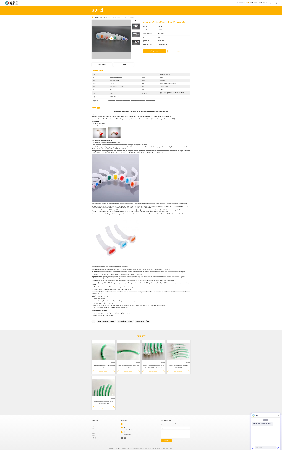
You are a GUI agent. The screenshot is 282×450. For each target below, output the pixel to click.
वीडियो (260, 3)
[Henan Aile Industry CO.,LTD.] (12, 3)
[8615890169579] (125, 438)
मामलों (251, 3)
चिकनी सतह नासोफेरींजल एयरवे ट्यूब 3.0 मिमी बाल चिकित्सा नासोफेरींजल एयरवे (103, 402)
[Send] (278, 447)
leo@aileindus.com (128, 434)
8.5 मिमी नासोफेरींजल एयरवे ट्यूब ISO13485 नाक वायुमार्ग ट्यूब (104, 366)
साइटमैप (117, 448)
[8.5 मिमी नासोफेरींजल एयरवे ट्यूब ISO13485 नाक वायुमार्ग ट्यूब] (103, 351)
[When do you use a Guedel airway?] (111, 39)
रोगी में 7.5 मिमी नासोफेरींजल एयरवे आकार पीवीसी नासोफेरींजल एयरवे (178, 366)
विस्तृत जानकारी (102, 64)
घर (237, 3)
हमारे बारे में (241, 3)
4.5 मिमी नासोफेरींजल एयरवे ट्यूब (125, 321)
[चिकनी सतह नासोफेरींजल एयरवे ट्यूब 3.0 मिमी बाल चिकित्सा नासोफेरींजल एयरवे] (103, 387)
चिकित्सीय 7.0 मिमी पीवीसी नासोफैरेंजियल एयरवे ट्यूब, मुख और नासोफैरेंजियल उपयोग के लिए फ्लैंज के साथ (153, 366)
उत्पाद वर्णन (123, 64)
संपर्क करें (265, 3)
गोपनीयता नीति (111, 448)
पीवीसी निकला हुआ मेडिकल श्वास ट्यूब (106, 321)
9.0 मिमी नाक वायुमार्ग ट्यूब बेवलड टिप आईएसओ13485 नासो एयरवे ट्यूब (128, 366)
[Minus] (278, 415)
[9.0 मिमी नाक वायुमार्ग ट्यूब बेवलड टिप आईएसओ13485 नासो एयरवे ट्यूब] (128, 351)
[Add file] (253, 447)
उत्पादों (247, 3)
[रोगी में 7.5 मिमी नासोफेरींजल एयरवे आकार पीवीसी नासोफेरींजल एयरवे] (178, 351)
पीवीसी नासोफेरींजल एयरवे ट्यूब (142, 321)
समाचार (255, 3)
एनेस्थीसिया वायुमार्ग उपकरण (103, 17)
